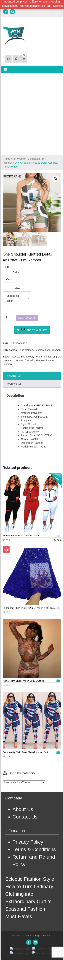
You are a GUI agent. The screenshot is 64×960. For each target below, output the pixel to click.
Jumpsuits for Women (48, 350)
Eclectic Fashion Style (29, 879)
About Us (22, 809)
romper (8, 360)
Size (17, 288)
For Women (19, 158)
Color (15, 272)
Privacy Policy (27, 842)
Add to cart (26, 317)
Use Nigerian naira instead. (35, 5)
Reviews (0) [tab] (13, 383)
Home (7, 158)
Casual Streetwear (22, 356)
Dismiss (58, 5)
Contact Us (25, 817)
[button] (55, 179)
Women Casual (24, 360)
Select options (58, 535)
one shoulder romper (48, 356)
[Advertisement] (32, 114)
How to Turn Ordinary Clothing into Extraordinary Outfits (29, 894)
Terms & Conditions (34, 849)
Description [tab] (14, 376)
